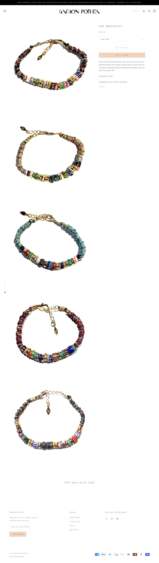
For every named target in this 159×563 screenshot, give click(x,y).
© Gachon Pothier (18, 553)
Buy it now (122, 55)
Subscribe (18, 534)
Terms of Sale (74, 522)
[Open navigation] (4, 11)
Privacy (72, 526)
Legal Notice (74, 530)
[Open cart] (154, 11)
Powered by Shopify (16, 557)
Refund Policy (74, 518)
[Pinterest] (113, 86)
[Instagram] (112, 518)
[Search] (149, 11)
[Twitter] (110, 86)
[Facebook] (107, 86)
